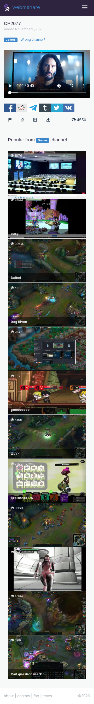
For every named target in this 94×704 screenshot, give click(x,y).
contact (23, 696)
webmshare (25, 7)
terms (47, 696)
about (9, 696)
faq (36, 696)
